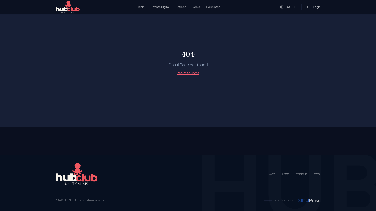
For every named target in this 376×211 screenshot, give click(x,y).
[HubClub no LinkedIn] (289, 7)
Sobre (272, 174)
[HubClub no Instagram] (282, 7)
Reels (196, 7)
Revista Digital (160, 7)
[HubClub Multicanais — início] (68, 7)
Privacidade (301, 174)
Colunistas (213, 7)
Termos (316, 174)
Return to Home (188, 73)
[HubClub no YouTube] (296, 7)
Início (141, 7)
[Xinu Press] (308, 200)
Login (316, 7)
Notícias (181, 7)
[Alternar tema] (308, 7)
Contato (285, 174)
